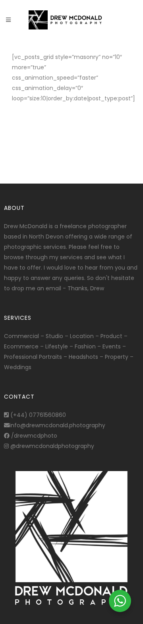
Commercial (21, 336)
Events (111, 346)
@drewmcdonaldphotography (51, 446)
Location (82, 336)
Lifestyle (56, 346)
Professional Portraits (33, 357)
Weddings (17, 367)
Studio (54, 336)
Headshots (83, 357)
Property (116, 357)
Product (111, 336)
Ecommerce (21, 346)
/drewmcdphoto (33, 436)
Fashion (85, 346)
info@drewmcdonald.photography (57, 425)
